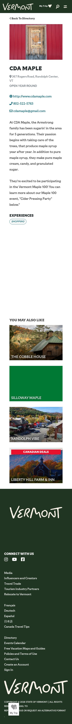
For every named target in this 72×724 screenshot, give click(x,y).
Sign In (8, 670)
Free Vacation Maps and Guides (24, 648)
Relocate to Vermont (17, 594)
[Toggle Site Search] (57, 6)
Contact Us (11, 659)
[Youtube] (14, 560)
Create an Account (16, 664)
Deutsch (9, 610)
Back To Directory (23, 18)
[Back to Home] (18, 6)
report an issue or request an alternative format (35, 710)
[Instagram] (6, 560)
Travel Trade (12, 583)
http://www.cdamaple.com (32, 96)
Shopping (17, 221)
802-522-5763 (23, 103)
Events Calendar (15, 643)
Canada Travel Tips (16, 626)
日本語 (8, 621)
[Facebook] (23, 560)
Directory (10, 637)
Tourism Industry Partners (21, 589)
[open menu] (65, 6)
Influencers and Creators (20, 578)
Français (9, 605)
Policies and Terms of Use (20, 653)
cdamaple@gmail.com (29, 111)
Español (9, 616)
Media (8, 573)
